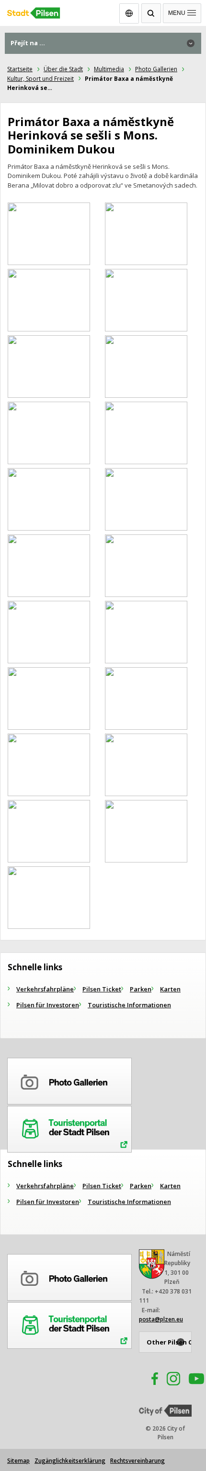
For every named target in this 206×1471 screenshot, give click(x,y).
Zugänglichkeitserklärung (69, 1461)
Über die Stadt (63, 69)
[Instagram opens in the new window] (173, 1380)
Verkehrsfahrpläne (45, 989)
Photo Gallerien (156, 69)
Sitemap (18, 1461)
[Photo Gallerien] (69, 1079)
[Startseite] (103, 11)
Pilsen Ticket (101, 989)
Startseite (20, 69)
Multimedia (109, 69)
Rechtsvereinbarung (137, 1461)
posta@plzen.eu (161, 1319)
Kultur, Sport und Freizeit (40, 79)
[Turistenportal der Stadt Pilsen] (69, 1127)
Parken (140, 989)
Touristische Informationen (129, 1005)
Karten (170, 989)
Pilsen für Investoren (47, 1005)
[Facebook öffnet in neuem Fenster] (150, 1380)
